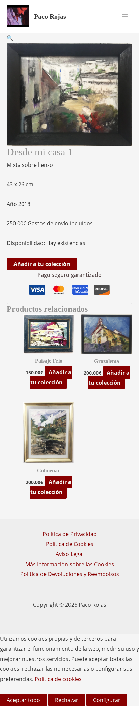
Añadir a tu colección (41, 264)
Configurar (106, 700)
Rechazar (66, 700)
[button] (10, 38)
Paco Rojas (50, 16)
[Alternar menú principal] (124, 16)
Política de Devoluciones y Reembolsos (69, 574)
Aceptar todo (23, 700)
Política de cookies (58, 679)
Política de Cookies (69, 544)
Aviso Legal (70, 554)
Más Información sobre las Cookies (69, 564)
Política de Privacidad (70, 534)
